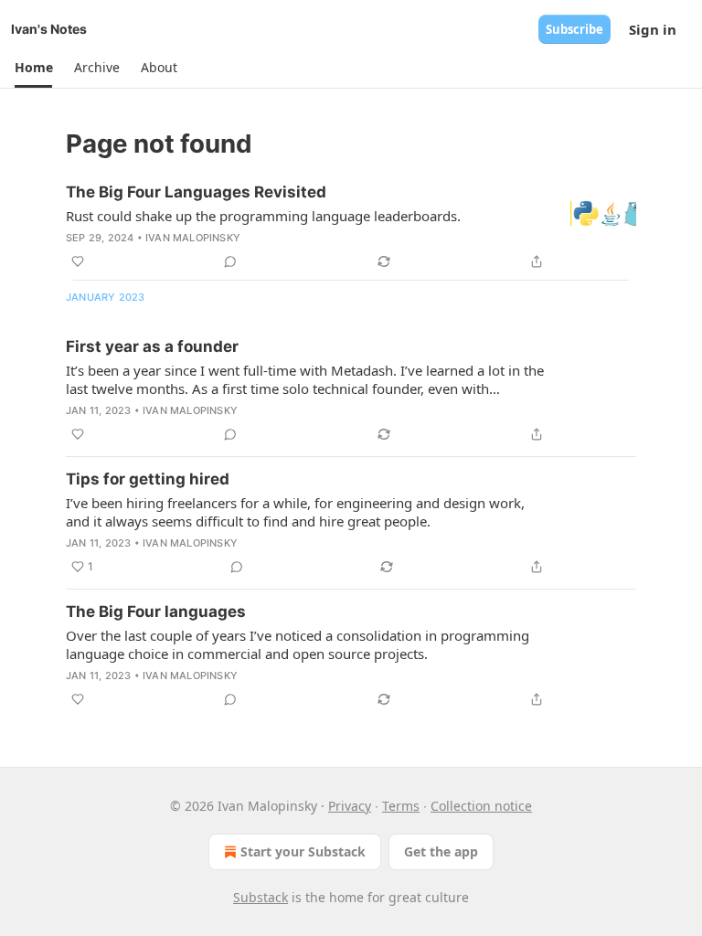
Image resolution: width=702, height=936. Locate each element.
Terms (401, 805)
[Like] (78, 261)
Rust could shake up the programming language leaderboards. (263, 216)
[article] (351, 226)
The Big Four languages (156, 611)
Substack (260, 897)
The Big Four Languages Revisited (196, 192)
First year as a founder (152, 346)
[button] (33, 68)
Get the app (441, 851)
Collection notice (481, 805)
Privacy (349, 805)
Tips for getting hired (147, 479)
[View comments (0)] (230, 261)
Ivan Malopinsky (192, 237)
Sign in (652, 29)
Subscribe (574, 29)
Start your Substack (303, 851)
